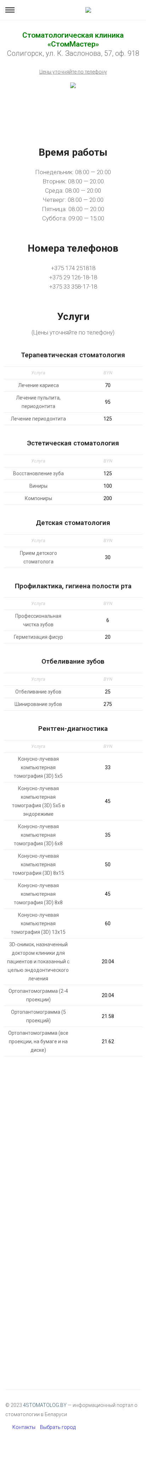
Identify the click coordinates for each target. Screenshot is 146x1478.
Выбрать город (57, 1427)
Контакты (23, 1427)
